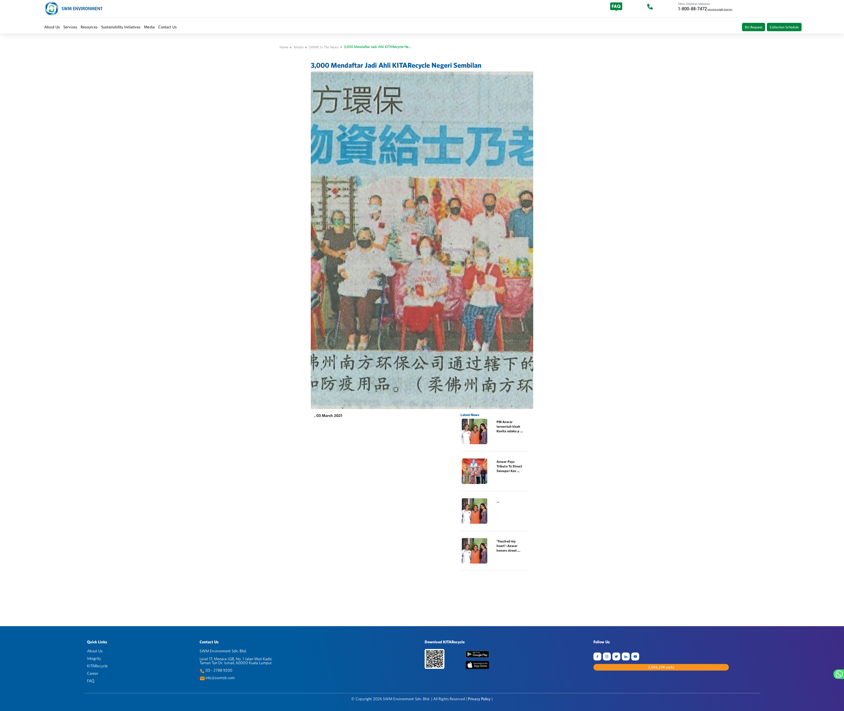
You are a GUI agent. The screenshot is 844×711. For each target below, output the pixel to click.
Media (299, 47)
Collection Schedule (784, 27)
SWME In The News (324, 47)
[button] (52, 27)
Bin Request (753, 27)
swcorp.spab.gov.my (720, 9)
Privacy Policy (479, 699)
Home (284, 47)
